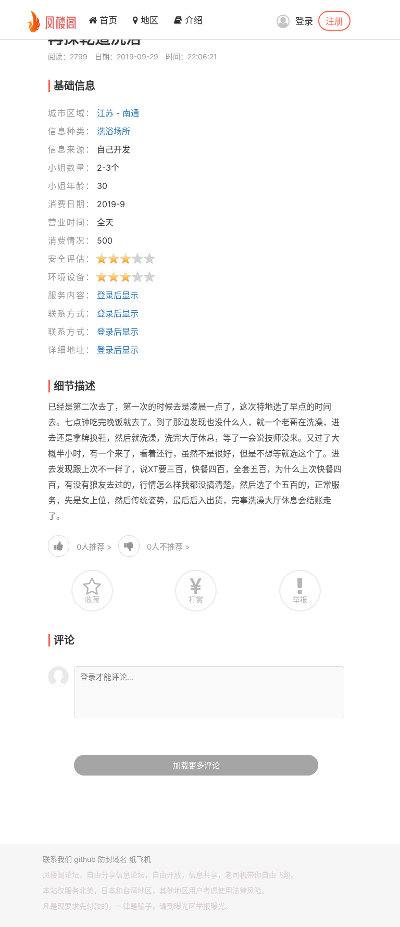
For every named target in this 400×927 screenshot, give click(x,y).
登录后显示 (118, 295)
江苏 (105, 113)
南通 (130, 113)
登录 (304, 21)
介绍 (192, 20)
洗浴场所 (113, 131)
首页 (107, 20)
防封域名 (112, 859)
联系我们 (57, 859)
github (85, 859)
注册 (334, 21)
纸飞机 (140, 859)
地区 (148, 20)
